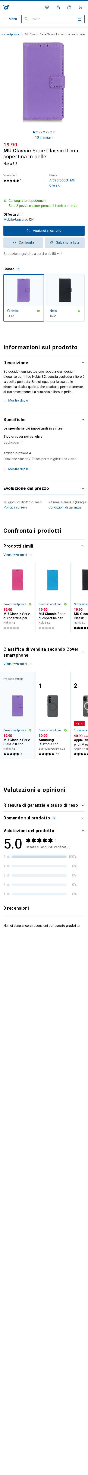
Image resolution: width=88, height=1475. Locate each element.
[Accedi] (58, 7)
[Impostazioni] (47, 7)
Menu (13, 19)
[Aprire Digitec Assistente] (69, 7)
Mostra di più (18, 400)
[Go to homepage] (6, 7)
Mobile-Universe (15, 220)
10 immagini (44, 137)
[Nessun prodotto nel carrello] (80, 7)
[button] (44, 203)
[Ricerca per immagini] (79, 19)
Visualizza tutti (15, 555)
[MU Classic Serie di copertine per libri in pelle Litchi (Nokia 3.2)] (17, 598)
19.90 (10, 145)
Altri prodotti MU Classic (62, 180)
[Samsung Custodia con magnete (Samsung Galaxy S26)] (52, 715)
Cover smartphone (14, 604)
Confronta (26, 242)
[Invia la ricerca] (26, 19)
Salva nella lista (67, 242)
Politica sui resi (15, 507)
